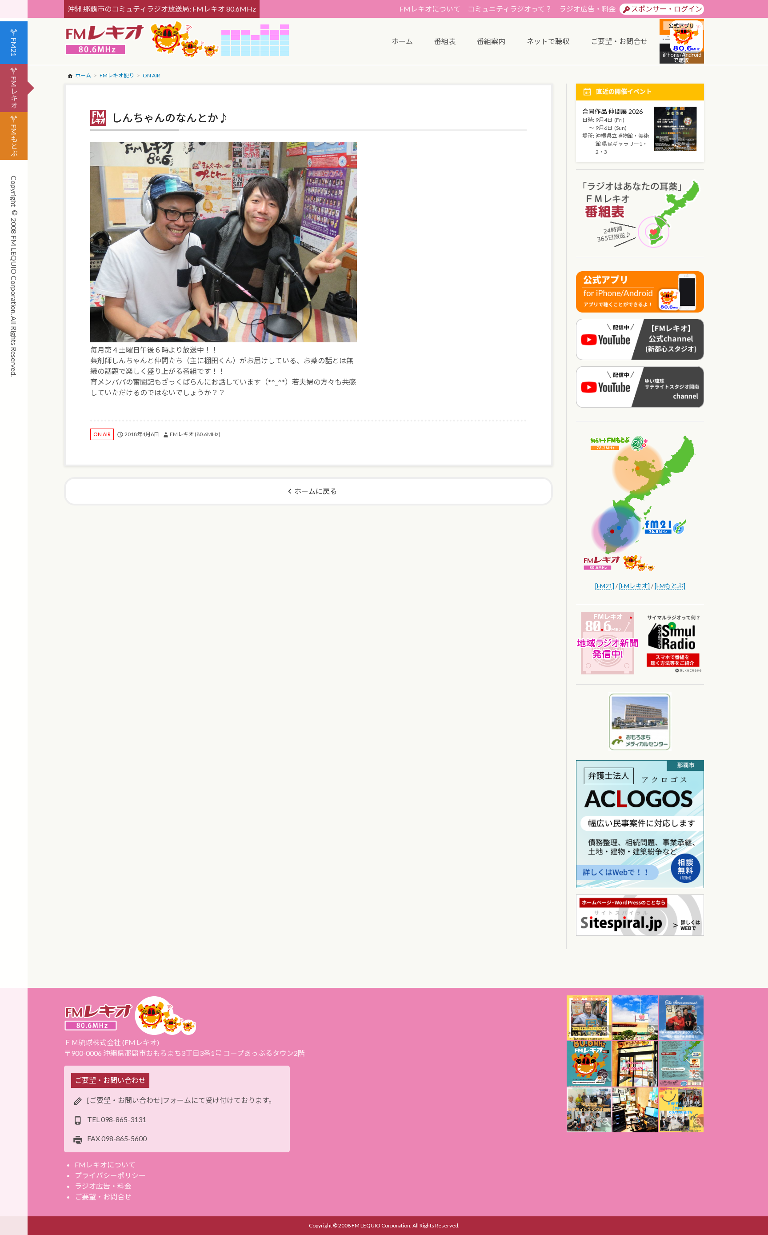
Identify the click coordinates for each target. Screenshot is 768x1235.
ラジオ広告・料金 (587, 8)
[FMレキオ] (634, 585)
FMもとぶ (14, 140)
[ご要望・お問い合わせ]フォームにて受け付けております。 (181, 1100)
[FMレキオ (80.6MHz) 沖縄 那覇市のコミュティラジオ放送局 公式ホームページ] (142, 40)
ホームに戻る (315, 491)
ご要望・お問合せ (103, 1196)
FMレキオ (14, 92)
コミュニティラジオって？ (510, 8)
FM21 (14, 46)
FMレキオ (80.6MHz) (195, 434)
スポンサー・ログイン (666, 8)
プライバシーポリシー (110, 1175)
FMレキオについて (430, 8)
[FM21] (604, 585)
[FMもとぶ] (670, 585)
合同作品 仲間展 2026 (612, 111)
